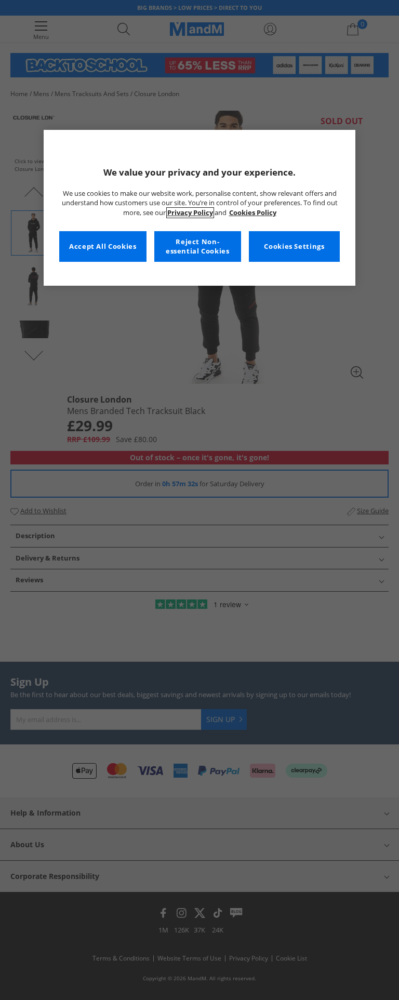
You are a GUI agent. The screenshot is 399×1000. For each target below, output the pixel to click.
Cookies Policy (252, 212)
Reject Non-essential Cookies (198, 246)
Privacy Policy (190, 212)
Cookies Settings (294, 246)
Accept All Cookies (102, 246)
